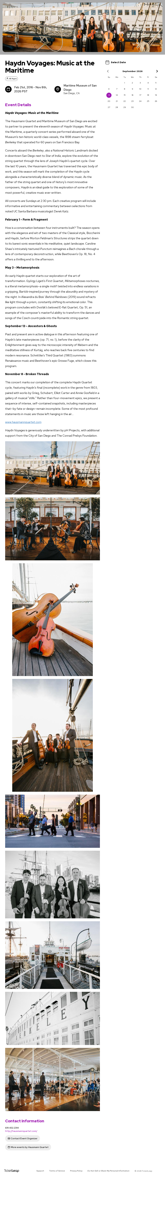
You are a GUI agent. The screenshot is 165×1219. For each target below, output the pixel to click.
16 (132, 95)
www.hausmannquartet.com (23, 422)
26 (156, 101)
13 (109, 95)
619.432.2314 (12, 1127)
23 (132, 101)
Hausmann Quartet (30, 1147)
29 (124, 107)
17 (140, 95)
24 (140, 101)
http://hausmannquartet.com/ (21, 1131)
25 (148, 101)
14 (117, 95)
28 (117, 107)
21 (117, 101)
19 (156, 95)
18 (148, 95)
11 (148, 89)
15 (125, 95)
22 (124, 101)
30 (132, 107)
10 (140, 89)
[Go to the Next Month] (157, 71)
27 (109, 107)
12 (156, 89)
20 (109, 101)
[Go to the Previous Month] (108, 71)
